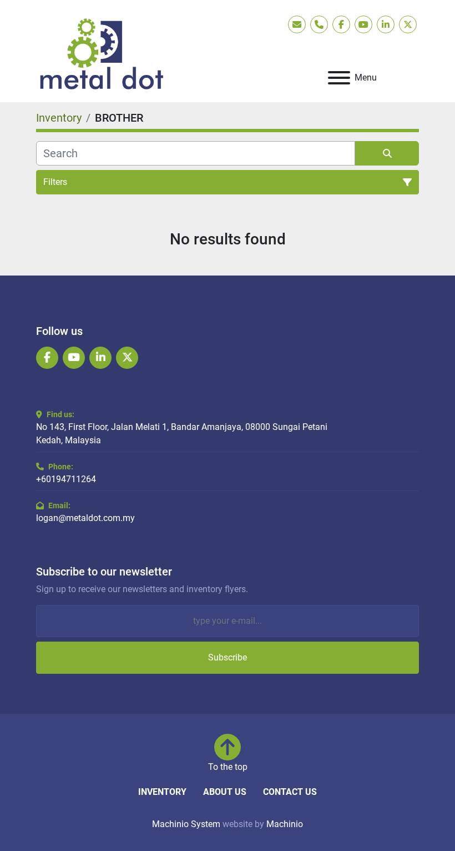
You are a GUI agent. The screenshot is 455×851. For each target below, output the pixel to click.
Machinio (284, 824)
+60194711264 (66, 479)
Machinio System (186, 824)
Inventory (162, 792)
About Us (224, 792)
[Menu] (339, 77)
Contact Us (290, 792)
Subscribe (227, 657)
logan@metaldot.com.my (85, 518)
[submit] (387, 153)
